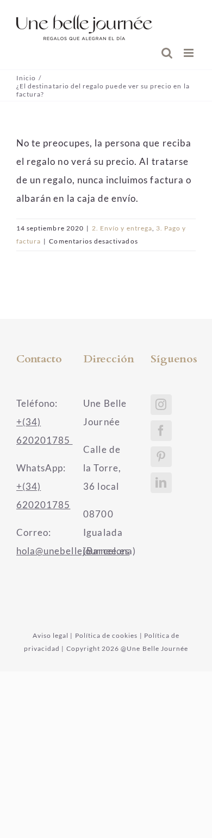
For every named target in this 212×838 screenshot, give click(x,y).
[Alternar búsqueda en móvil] (167, 53)
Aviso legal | (53, 635)
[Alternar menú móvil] (190, 53)
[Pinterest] (161, 456)
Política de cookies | (108, 635)
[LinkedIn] (161, 482)
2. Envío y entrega (122, 228)
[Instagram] (161, 404)
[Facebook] (161, 430)
